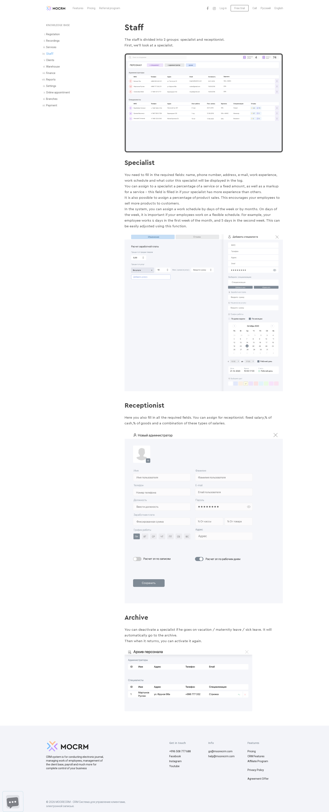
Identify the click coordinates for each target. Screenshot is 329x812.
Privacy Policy (256, 769)
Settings (51, 85)
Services (51, 47)
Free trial (239, 8)
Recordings (53, 40)
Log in (223, 8)
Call (254, 8)
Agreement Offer (258, 778)
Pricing (91, 8)
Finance (50, 73)
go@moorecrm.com (220, 751)
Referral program (109, 8)
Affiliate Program (258, 761)
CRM (250, 756)
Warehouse (53, 66)
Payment (51, 105)
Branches (51, 98)
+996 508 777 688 (180, 751)
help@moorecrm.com (221, 756)
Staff (50, 54)
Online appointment (58, 92)
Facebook (175, 756)
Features (78, 8)
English (279, 8)
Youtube (174, 766)
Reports (51, 79)
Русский (266, 8)
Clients (50, 60)
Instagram (175, 761)
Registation (53, 34)
